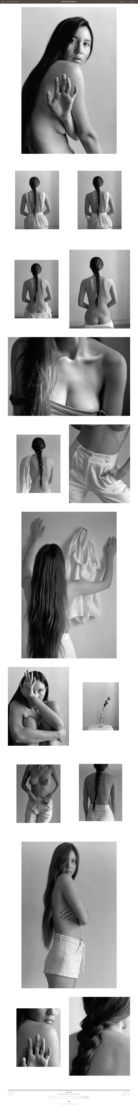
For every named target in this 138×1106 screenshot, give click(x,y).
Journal (122, 1)
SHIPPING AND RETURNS (123, 1092)
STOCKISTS (11, 1094)
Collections (9, 1)
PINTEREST (10, 1092)
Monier (75, 1103)
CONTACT (10, 1095)
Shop (3, 1)
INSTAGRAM (11, 1091)
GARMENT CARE (126, 1094)
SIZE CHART (127, 1091)
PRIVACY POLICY (126, 1095)
